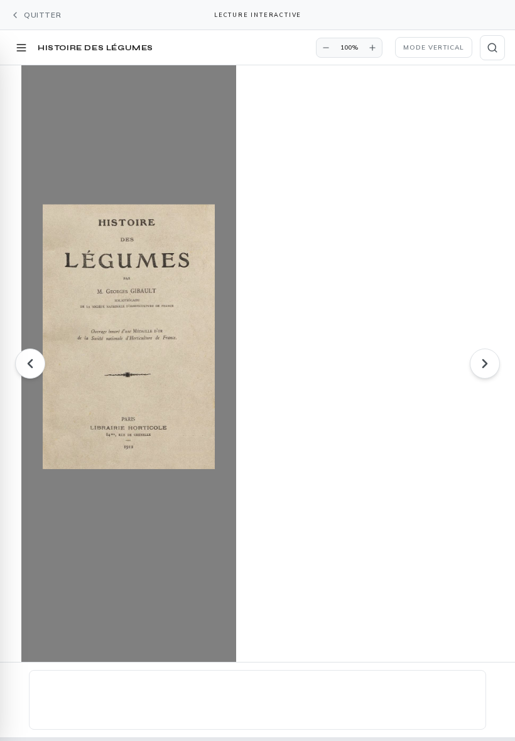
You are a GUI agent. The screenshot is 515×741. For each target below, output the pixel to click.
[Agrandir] (372, 47)
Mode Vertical (433, 47)
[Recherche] (492, 47)
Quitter (42, 14)
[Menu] (21, 47)
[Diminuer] (326, 47)
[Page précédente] (30, 364)
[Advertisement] (257, 702)
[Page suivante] (485, 364)
